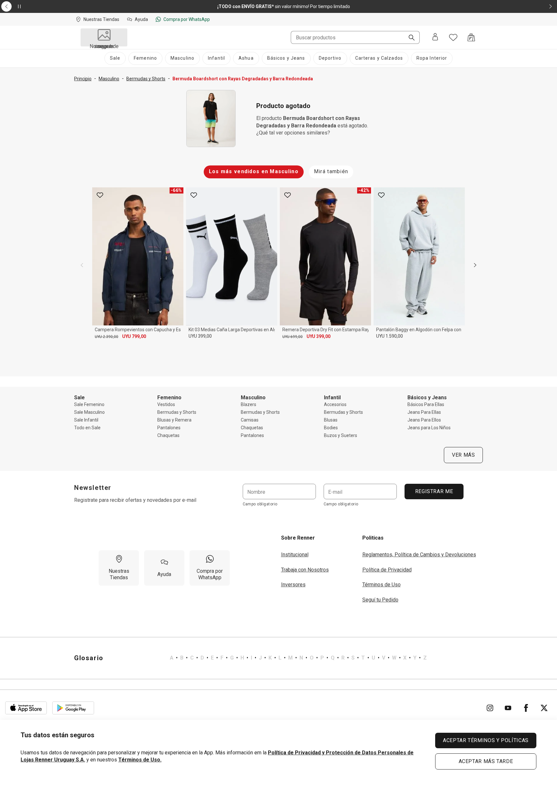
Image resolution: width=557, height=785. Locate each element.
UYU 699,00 (292, 336)
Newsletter (93, 488)
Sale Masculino (89, 412)
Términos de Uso (381, 584)
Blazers (248, 404)
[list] (298, 657)
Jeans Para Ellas (424, 412)
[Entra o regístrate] (435, 37)
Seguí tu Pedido (380, 600)
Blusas (330, 419)
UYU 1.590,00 (389, 336)
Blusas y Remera (174, 419)
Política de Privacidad (387, 570)
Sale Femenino (89, 404)
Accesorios (335, 404)
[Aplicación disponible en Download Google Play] (73, 707)
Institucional (294, 554)
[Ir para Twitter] (544, 708)
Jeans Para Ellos (424, 419)
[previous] (82, 265)
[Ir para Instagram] (490, 708)
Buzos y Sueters (340, 435)
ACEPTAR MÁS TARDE (486, 761)
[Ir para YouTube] (508, 708)
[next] (475, 265)
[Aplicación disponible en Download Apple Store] (26, 707)
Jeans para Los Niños (429, 427)
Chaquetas (168, 435)
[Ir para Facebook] (526, 708)
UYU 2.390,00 (106, 336)
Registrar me (434, 491)
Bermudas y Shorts (176, 412)
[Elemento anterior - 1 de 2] (6, 6)
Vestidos (166, 404)
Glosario (88, 658)
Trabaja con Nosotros (305, 570)
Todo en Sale (87, 427)
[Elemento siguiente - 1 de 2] (550, 6)
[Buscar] (409, 38)
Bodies (331, 427)
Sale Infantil (86, 419)
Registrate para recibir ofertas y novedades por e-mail (135, 500)
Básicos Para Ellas (425, 404)
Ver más (463, 455)
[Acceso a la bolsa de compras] (471, 37)
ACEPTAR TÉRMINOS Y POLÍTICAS (486, 740)
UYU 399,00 (200, 336)
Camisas (250, 419)
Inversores (293, 584)
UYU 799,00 (134, 336)
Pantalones (169, 427)
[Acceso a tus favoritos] (453, 37)
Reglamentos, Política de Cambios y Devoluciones (419, 554)
